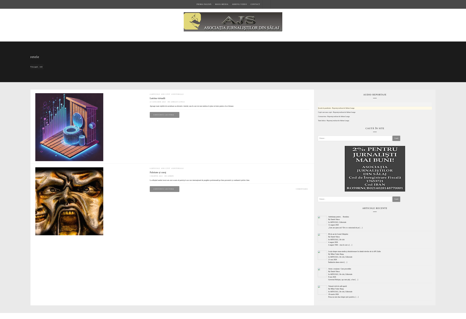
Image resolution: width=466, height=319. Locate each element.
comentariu (302, 189)
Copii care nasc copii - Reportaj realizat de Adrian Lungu (336, 112)
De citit (166, 94)
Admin (170, 176)
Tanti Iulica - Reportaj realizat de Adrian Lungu (333, 120)
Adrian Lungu (178, 102)
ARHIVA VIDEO (239, 4)
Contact (255, 4)
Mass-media (221, 4)
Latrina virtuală (157, 98)
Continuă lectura (164, 115)
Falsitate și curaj (158, 172)
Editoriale (178, 94)
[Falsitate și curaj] (69, 169)
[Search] (266, 4)
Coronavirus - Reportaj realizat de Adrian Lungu (334, 116)
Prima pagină (204, 4)
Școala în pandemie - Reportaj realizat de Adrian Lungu (336, 108)
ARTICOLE (155, 94)
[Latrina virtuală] (69, 94)
